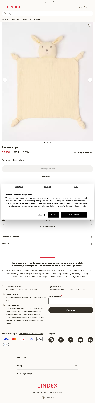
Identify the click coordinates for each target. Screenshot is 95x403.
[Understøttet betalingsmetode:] (24, 342)
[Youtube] (80, 340)
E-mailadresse (55, 296)
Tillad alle (74, 215)
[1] (44, 142)
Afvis (53, 215)
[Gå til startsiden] (13, 7)
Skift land (50, 397)
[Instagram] (51, 340)
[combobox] (47, 13)
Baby (4, 19)
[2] (47, 142)
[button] (47, 81)
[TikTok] (70, 340)
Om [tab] (76, 186)
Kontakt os (37, 392)
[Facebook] (61, 340)
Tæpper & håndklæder (31, 19)
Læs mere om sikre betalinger (31, 333)
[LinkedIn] (90, 340)
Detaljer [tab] (47, 186)
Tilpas (40, 215)
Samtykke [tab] (19, 186)
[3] (50, 142)
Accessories (14, 19)
